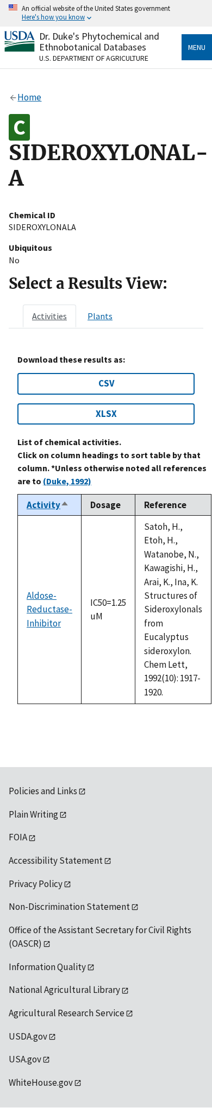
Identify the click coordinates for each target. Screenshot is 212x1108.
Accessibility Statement (56, 860)
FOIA (18, 837)
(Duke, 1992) (67, 481)
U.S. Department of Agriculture (93, 58)
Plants (100, 316)
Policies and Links (43, 791)
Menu (196, 47)
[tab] (49, 315)
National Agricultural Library (64, 990)
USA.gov (25, 1059)
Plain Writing (33, 814)
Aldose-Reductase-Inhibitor (49, 609)
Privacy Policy (36, 884)
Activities (49, 316)
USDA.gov (28, 1036)
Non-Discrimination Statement (69, 907)
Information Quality (47, 967)
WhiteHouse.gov (41, 1082)
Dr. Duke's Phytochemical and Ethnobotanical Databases (99, 41)
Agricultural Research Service (66, 1013)
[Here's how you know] (106, 13)
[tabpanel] (106, 529)
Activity (48, 505)
